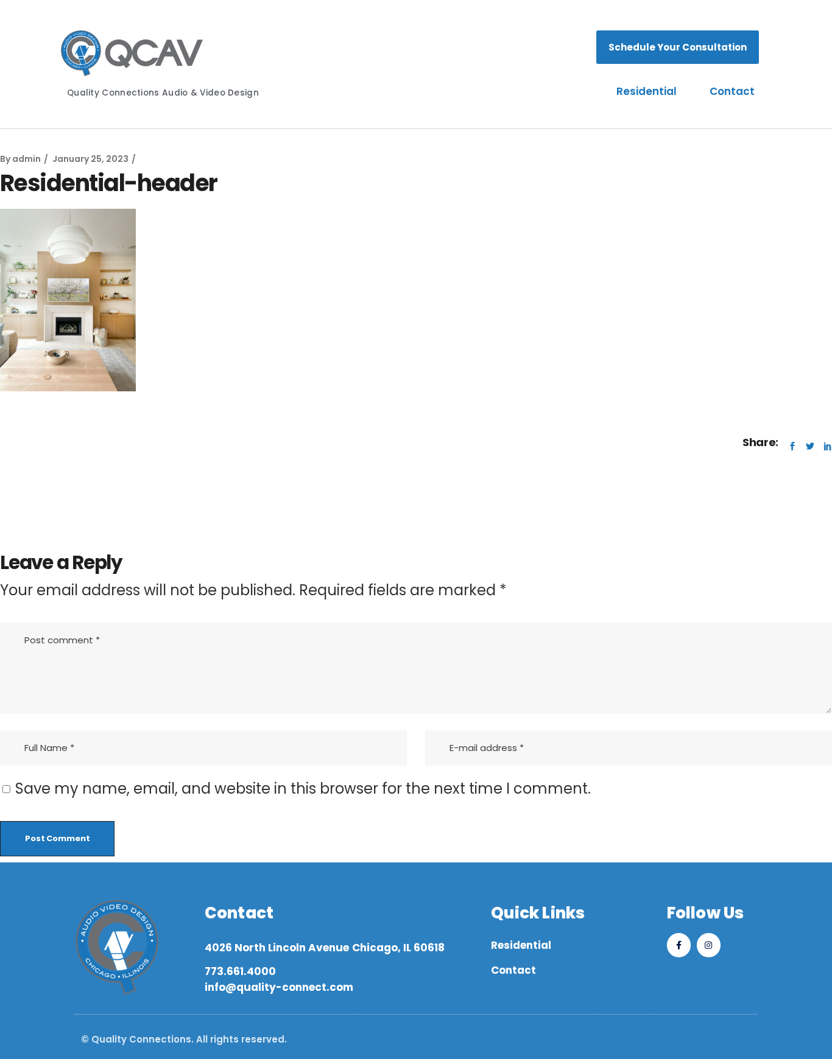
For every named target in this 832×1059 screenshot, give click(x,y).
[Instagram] (709, 945)
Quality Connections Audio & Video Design (163, 93)
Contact (732, 91)
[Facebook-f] (679, 945)
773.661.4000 (240, 971)
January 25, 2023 (90, 159)
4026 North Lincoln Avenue (277, 947)
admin (26, 159)
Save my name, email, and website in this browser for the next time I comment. (303, 788)
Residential (646, 91)
